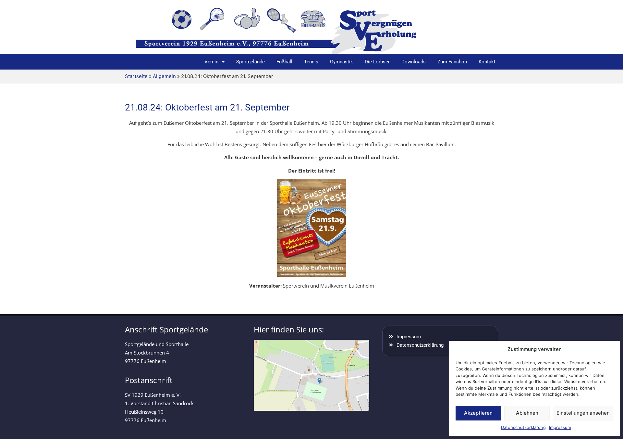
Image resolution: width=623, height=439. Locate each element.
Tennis (311, 62)
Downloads (413, 62)
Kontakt (487, 62)
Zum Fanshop (452, 62)
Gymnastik (341, 62)
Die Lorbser (377, 62)
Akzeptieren (478, 413)
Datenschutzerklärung (523, 427)
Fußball (284, 62)
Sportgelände (250, 62)
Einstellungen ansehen (583, 413)
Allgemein (164, 76)
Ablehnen (527, 413)
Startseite (136, 76)
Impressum (560, 427)
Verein (211, 62)
